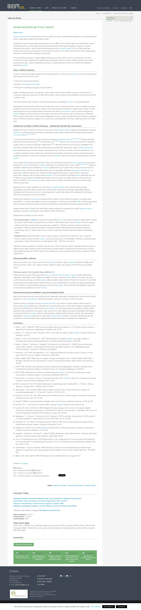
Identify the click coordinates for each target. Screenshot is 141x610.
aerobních (27, 316)
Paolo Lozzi (18, 32)
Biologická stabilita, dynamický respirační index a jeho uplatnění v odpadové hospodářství (47, 499)
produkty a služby (59, 8)
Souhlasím (121, 606)
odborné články (107, 13)
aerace (24, 84)
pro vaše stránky (45, 581)
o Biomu (73, 8)
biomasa (57, 156)
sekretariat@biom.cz (22, 585)
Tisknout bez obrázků (75, 485)
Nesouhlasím (108, 606)
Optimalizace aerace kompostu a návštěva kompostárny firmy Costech (40, 501)
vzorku (42, 239)
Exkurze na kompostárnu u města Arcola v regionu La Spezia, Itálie (38, 503)
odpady (73, 275)
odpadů (16, 114)
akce (47, 8)
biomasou (49, 175)
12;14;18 (56, 141)
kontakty (124, 8)
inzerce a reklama (103, 8)
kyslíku (15, 158)
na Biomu (109, 21)
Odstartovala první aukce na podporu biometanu (38, 557)
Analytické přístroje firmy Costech (123, 13)
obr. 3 (52, 272)
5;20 (52, 144)
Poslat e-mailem (90, 485)
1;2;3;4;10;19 (31, 134)
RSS (131, 8)
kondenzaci (33, 180)
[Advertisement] (119, 37)
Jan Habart (24, 464)
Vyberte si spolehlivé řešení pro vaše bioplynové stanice (55, 557)
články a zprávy (35, 8)
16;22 (38, 141)
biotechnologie (65, 48)
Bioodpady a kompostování (49, 510)
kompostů (51, 262)
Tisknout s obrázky (59, 485)
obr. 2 (60, 220)
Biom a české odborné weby (123, 21)
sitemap (115, 8)
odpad (82, 209)
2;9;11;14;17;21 (76, 139)
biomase (59, 275)
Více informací (96, 606)
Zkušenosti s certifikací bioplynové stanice (88, 557)
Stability (67, 378)
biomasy (25, 65)
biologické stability (63, 130)
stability (34, 220)
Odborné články (14, 18)
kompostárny (35, 84)
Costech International (21, 37)
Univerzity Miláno (19, 135)
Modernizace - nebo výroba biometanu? (22, 556)
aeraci (73, 163)
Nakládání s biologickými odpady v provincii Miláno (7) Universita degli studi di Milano (45, 506)
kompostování (78, 170)
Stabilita (16, 132)
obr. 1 (89, 170)
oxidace (80, 148)
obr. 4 (55, 303)
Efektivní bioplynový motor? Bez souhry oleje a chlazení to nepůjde (72, 558)
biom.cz (98, 13)
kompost (88, 209)
